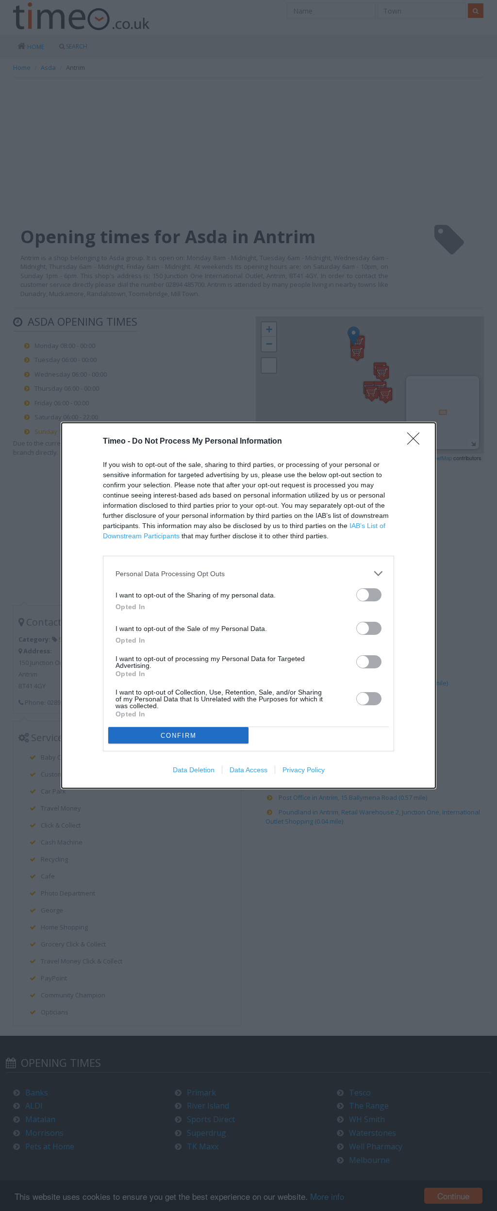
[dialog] (248, 605)
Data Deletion (194, 770)
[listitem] (248, 573)
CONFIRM (179, 735)
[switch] (368, 594)
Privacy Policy (303, 770)
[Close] (416, 441)
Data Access (248, 770)
